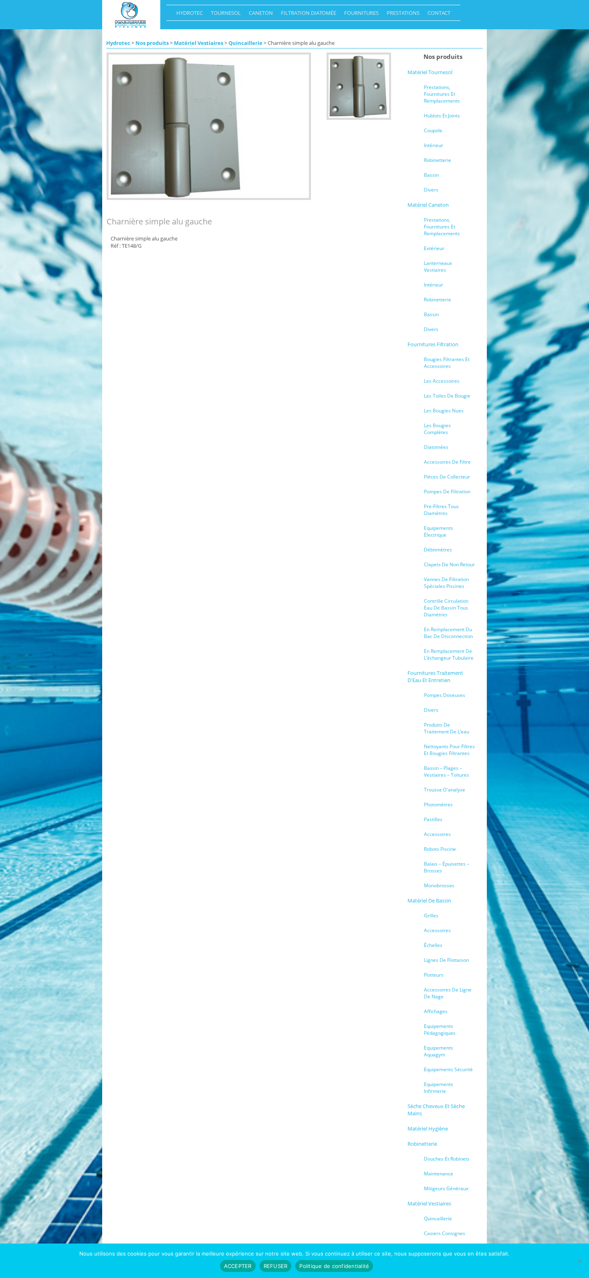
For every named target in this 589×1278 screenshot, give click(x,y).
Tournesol (224, 14)
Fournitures (359, 14)
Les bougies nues (444, 410)
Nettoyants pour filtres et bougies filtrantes (449, 750)
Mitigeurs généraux (446, 1188)
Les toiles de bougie (447, 395)
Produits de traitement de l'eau (446, 728)
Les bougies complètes (437, 429)
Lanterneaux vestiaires (438, 266)
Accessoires (437, 834)
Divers (431, 189)
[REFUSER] (579, 1261)
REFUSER (276, 1266)
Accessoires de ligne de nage (448, 993)
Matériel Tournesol (429, 72)
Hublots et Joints (442, 115)
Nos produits (152, 42)
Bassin (431, 175)
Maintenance (438, 1173)
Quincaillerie (245, 42)
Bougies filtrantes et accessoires (447, 362)
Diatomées (436, 447)
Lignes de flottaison (446, 960)
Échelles (433, 945)
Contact (437, 14)
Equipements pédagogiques (440, 1029)
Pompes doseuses (444, 695)
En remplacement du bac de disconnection (448, 633)
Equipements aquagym (438, 1051)
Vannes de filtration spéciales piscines (446, 583)
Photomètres (438, 804)
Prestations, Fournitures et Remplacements (442, 94)
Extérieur (434, 248)
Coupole (433, 130)
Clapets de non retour (449, 564)
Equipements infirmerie (438, 1087)
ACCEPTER (238, 1266)
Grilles (431, 915)
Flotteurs (434, 974)
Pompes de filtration (447, 491)
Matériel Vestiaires (198, 42)
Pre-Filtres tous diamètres (441, 510)
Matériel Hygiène (427, 1128)
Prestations (401, 14)
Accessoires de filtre (447, 461)
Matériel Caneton (428, 204)
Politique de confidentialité (334, 1266)
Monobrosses (439, 885)
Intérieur (433, 145)
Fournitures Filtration (432, 344)
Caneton (259, 14)
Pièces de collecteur (447, 476)
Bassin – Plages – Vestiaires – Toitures (446, 771)
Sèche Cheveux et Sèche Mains (436, 1109)
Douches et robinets (447, 1158)
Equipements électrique (438, 531)
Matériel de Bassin (429, 900)
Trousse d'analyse (444, 789)
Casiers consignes (444, 1233)
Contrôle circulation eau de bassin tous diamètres (446, 608)
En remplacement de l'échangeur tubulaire (449, 654)
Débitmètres (438, 549)
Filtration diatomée (306, 14)
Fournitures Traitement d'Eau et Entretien (435, 676)
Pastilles (433, 819)
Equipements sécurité (448, 1069)
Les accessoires (442, 381)
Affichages (436, 1011)
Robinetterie (437, 160)
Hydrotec (187, 14)
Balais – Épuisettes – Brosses (446, 867)
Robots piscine (440, 849)
